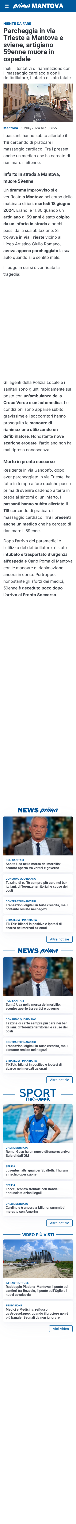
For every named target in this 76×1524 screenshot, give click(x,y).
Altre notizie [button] (59, 939)
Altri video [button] (61, 1329)
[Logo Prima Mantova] (38, 6)
